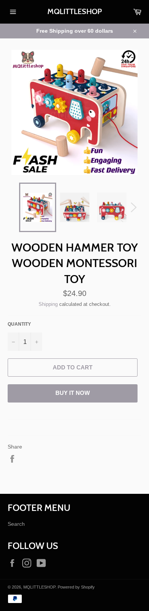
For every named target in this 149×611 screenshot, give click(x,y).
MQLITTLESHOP (74, 11)
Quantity (19, 324)
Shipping (48, 304)
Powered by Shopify (76, 587)
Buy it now (72, 393)
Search (16, 524)
